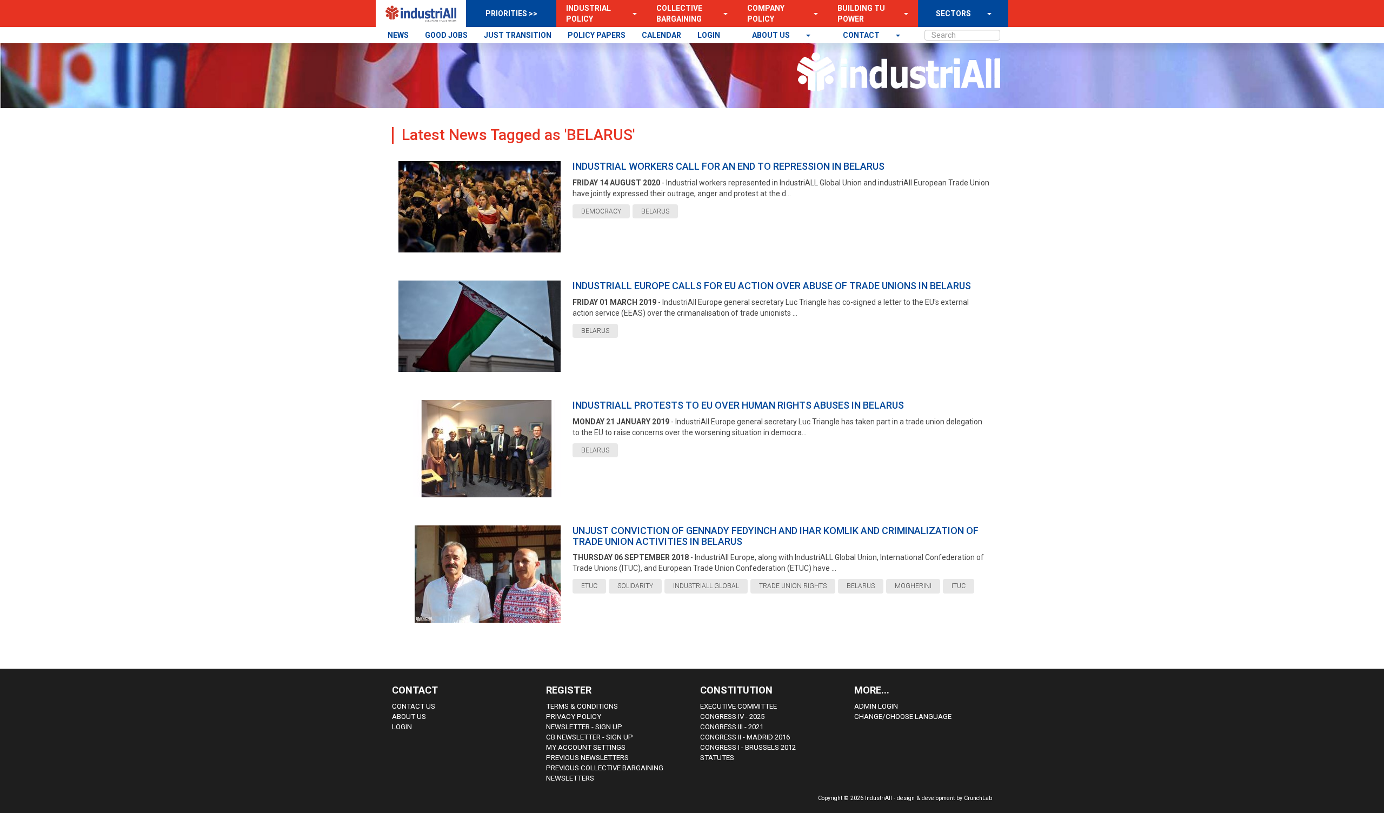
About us (771, 35)
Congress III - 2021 (731, 727)
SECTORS (953, 13)
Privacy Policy (573, 716)
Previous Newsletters (587, 758)
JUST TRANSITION (517, 35)
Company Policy (765, 13)
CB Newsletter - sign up (589, 737)
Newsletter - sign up (584, 727)
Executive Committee (738, 706)
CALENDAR (661, 35)
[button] (631, 13)
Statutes (717, 758)
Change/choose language (903, 716)
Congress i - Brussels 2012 (748, 747)
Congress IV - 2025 (732, 716)
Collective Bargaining (679, 13)
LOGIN (708, 35)
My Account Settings (586, 747)
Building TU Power (861, 13)
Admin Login (876, 706)
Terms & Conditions (582, 706)
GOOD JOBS (446, 35)
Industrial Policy (588, 13)
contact (862, 35)
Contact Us (413, 706)
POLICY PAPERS (597, 35)
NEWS (398, 35)
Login (402, 727)
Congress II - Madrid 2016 (745, 737)
